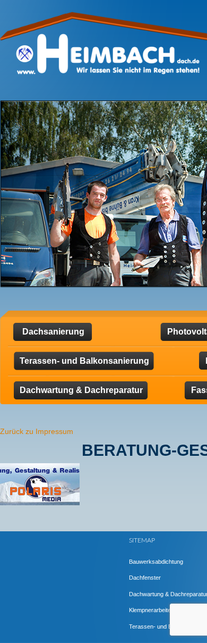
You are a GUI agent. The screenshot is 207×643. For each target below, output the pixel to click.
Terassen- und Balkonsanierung (84, 360)
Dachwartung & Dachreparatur (81, 390)
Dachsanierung (53, 331)
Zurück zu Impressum (36, 431)
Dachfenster (145, 577)
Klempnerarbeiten (151, 610)
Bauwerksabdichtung (156, 561)
